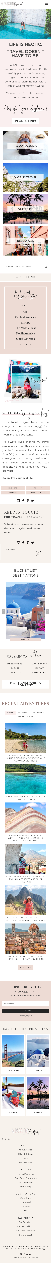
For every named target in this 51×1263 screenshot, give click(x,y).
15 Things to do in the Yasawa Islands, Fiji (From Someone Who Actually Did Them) (25, 758)
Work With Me (25, 1162)
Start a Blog (25, 1187)
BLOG (25, 1211)
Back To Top (37, 1249)
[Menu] (46, 4)
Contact (25, 1158)
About (38, 1246)
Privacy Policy (22, 1249)
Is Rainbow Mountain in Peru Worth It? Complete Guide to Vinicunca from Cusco (25, 838)
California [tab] (39, 713)
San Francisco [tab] (25, 717)
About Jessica (25, 1150)
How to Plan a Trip (25, 1174)
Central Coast (25, 1235)
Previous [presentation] (3, 611)
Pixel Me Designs (30, 1258)
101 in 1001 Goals (25, 1154)
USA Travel (26, 1202)
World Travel (25, 1198)
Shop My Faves (25, 1182)
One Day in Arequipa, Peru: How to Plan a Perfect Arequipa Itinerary (25, 879)
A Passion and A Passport (12, 3)
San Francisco (25, 1222)
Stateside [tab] (23, 713)
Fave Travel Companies (26, 1178)
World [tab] (10, 713)
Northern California (25, 1226)
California (25, 1206)
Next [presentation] (47, 611)
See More (25, 968)
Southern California (25, 1231)
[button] (25, 121)
